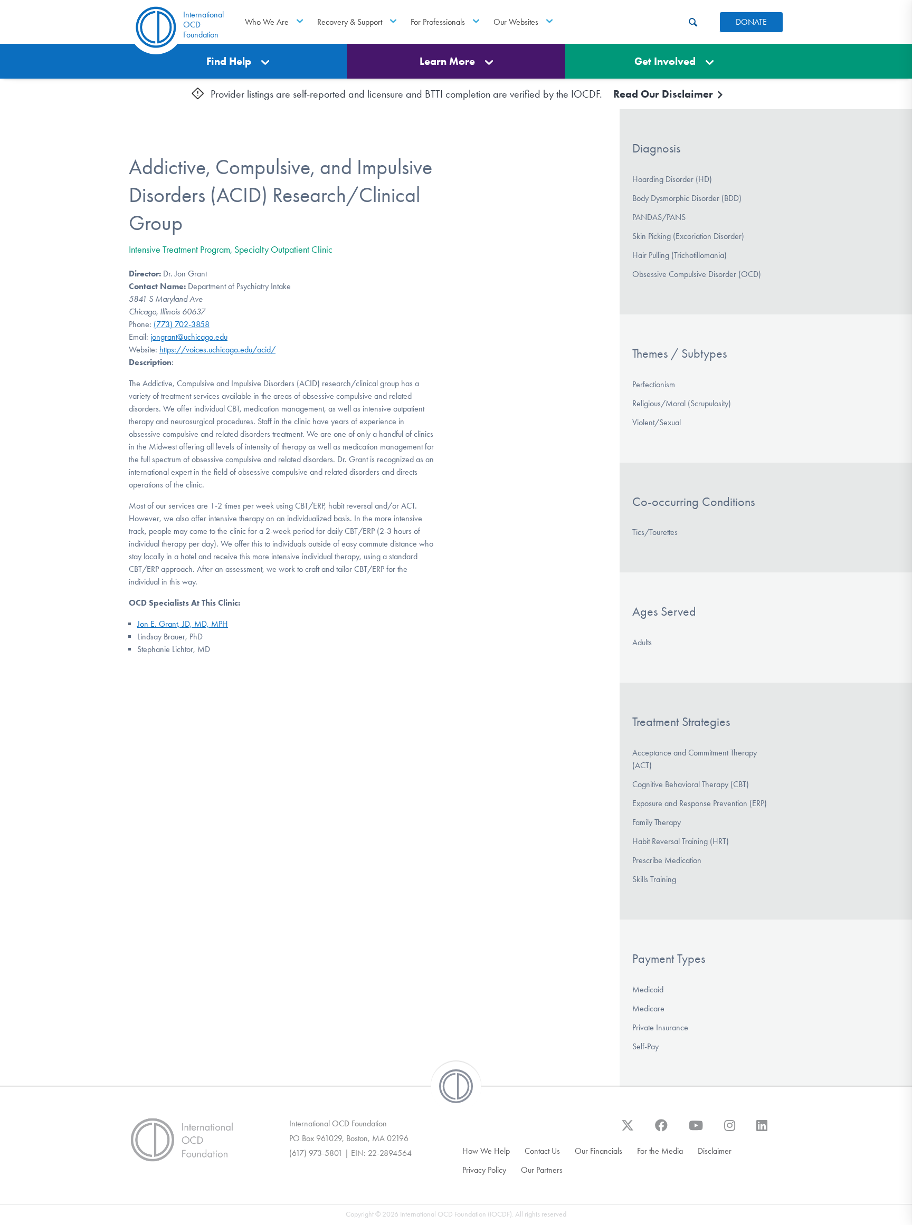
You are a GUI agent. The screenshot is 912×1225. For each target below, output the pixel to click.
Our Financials (598, 1151)
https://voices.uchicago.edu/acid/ (217, 349)
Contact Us (542, 1151)
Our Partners (542, 1170)
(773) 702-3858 (182, 324)
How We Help (486, 1151)
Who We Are (267, 22)
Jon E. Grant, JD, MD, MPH (182, 624)
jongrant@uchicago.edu (188, 337)
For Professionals (438, 22)
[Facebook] (661, 1130)
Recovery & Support (349, 22)
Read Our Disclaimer (664, 94)
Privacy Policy (484, 1170)
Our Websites (515, 22)
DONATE (751, 22)
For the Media (660, 1151)
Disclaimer (715, 1151)
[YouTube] (695, 1130)
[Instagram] (730, 1130)
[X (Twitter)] (627, 1130)
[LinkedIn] (762, 1130)
